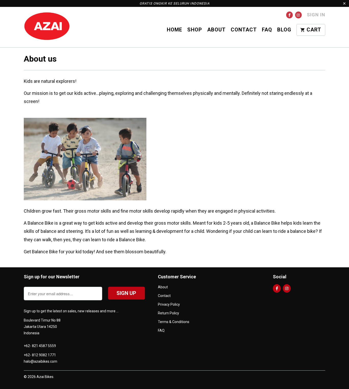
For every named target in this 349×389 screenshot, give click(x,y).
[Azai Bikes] (47, 27)
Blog (284, 30)
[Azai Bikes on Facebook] (289, 15)
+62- (27, 346)
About (216, 30)
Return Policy (168, 313)
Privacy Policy (169, 304)
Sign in (316, 14)
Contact (244, 30)
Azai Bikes (45, 377)
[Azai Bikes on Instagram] (298, 15)
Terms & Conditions (173, 322)
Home (174, 30)
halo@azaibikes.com (40, 361)
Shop (194, 30)
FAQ (267, 30)
